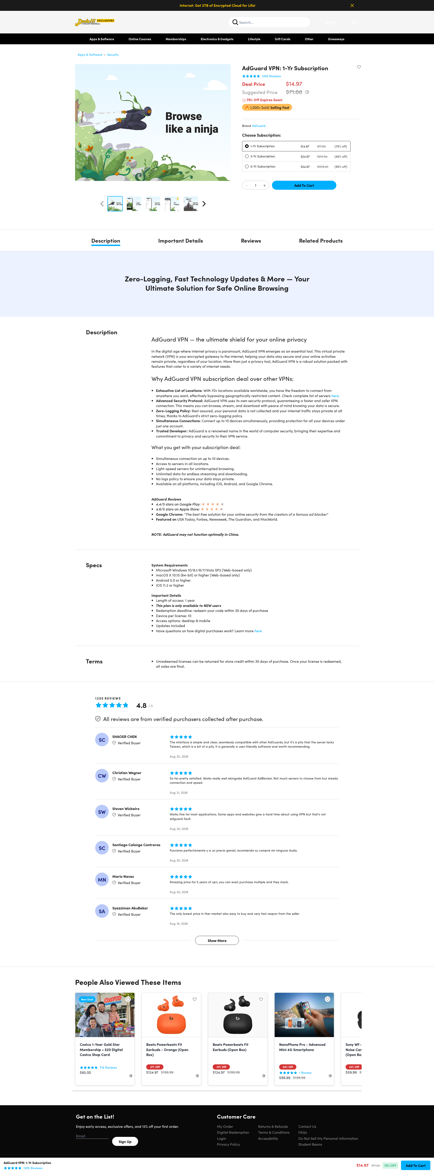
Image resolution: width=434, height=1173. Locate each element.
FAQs (302, 1132)
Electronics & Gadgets (217, 39)
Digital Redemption (233, 1132)
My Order (225, 1126)
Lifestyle (254, 39)
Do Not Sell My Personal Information (328, 1138)
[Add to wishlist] (359, 67)
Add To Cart (304, 185)
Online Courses (140, 39)
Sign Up (125, 1141)
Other (309, 39)
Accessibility (268, 1138)
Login (221, 1138)
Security (113, 54)
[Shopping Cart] (354, 22)
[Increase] (264, 185)
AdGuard (259, 125)
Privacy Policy (228, 1144)
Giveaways (336, 39)
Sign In (331, 22)
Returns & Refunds (273, 1126)
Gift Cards (282, 39)
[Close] (352, 5)
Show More (217, 940)
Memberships (176, 39)
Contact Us (307, 1126)
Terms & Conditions (274, 1132)
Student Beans (310, 1144)
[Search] (235, 22)
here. (335, 395)
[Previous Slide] (102, 203)
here (258, 630)
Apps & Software (102, 39)
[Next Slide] (204, 203)
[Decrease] (246, 185)
